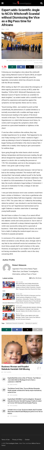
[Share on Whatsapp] (12, 67)
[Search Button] (41, 3)
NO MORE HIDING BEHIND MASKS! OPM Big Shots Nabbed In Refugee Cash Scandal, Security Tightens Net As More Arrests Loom (28, 309)
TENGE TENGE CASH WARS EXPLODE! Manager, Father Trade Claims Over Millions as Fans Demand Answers (28, 317)
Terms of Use (6, 439)
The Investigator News (12, 443)
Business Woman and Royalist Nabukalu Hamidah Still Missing (16, 367)
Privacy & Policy (17, 439)
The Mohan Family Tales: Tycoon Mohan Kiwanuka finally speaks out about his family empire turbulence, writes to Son (25, 390)
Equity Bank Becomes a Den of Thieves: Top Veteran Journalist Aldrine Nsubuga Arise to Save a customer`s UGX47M (24, 380)
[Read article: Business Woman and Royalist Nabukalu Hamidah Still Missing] (22, 349)
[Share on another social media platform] (38, 67)
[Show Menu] (2, 3)
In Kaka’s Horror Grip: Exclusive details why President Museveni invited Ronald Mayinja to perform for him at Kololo (25, 411)
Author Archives (36, 278)
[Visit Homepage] (22, 3)
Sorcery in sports (31, 323)
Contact (27, 439)
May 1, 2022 (5, 29)
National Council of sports (14, 323)
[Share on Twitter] (30, 67)
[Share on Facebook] (21, 67)
